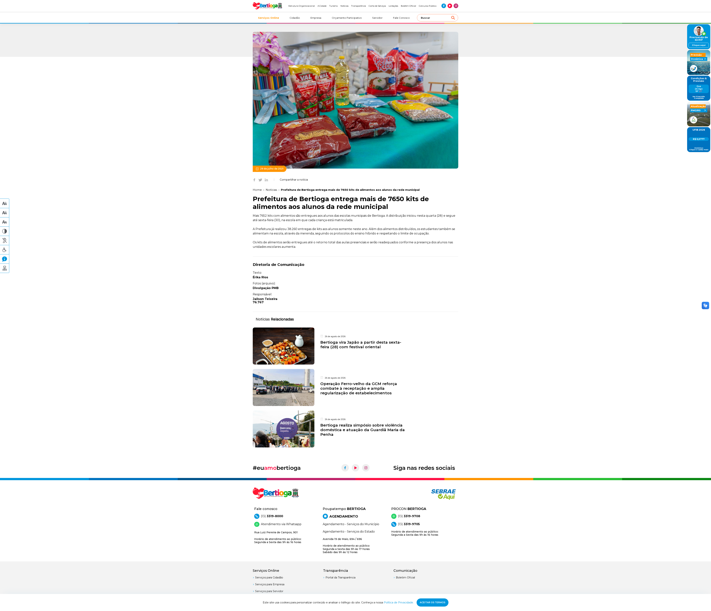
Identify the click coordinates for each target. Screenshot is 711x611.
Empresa (316, 17)
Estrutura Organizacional (301, 6)
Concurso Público (427, 6)
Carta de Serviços (377, 6)
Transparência (358, 6)
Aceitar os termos (432, 602)
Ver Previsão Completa (698, 97)
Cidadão (295, 17)
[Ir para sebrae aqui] (434, 494)
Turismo (333, 6)
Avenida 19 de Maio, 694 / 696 (346, 545)
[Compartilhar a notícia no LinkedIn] (266, 179)
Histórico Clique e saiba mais (698, 149)
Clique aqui (699, 45)
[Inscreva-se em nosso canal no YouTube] (450, 6)
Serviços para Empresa (269, 584)
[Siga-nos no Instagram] (456, 6)
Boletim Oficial (408, 6)
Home (257, 190)
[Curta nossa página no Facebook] (443, 6)
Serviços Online (268, 17)
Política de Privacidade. (399, 602)
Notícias (344, 6)
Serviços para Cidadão (269, 577)
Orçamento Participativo (347, 17)
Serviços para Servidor (269, 591)
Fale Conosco (401, 17)
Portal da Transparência (341, 577)
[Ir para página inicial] (267, 5)
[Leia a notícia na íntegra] (355, 346)
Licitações (393, 6)
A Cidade (322, 6)
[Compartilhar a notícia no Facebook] (254, 179)
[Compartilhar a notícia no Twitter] (260, 179)
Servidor (377, 17)
